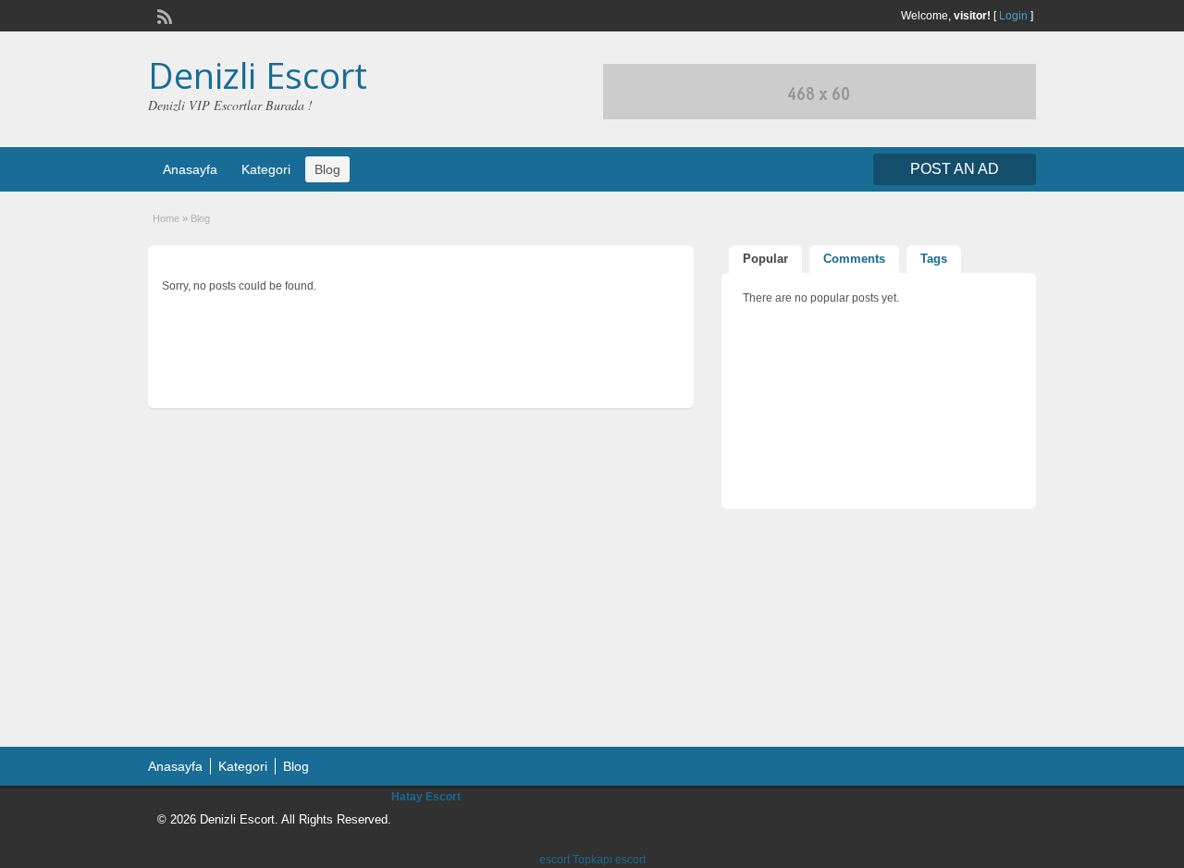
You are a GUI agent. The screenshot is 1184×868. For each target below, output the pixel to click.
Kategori (265, 169)
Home (166, 218)
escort (554, 859)
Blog (327, 169)
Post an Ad (954, 169)
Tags (933, 259)
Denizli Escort (257, 75)
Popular (765, 259)
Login (1013, 15)
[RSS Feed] (162, 14)
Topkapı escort (609, 859)
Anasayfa (190, 169)
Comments (854, 259)
